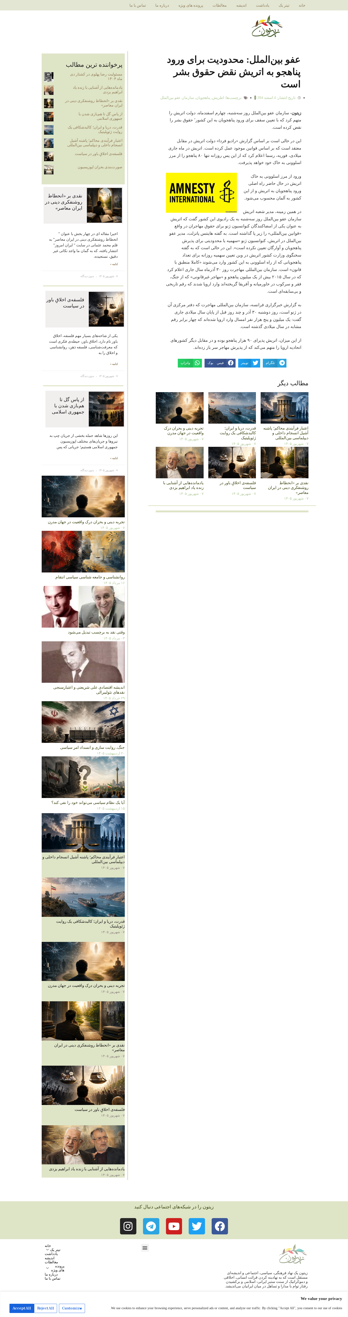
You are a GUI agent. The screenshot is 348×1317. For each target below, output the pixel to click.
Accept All (22, 1308)
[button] (145, 1248)
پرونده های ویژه (190, 5)
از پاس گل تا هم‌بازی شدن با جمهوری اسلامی (100, 116)
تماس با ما (137, 5)
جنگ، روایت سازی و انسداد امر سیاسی (92, 747)
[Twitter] (197, 1226)
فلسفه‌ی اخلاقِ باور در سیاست (98, 154)
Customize (72, 1308)
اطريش (218, 98)
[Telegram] (151, 1226)
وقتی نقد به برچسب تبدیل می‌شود (96, 632)
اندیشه (241, 5)
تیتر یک (284, 5)
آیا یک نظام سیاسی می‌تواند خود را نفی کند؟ (88, 802)
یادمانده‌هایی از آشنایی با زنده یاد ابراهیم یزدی (183, 485)
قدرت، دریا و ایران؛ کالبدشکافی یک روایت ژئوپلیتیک (238, 433)
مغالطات (220, 5)
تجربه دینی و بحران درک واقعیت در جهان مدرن (184, 430)
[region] (174, 1304)
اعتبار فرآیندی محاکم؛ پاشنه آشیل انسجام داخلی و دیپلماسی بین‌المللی (285, 433)
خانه (302, 5)
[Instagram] (128, 1226)
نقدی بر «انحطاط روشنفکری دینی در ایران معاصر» (288, 488)
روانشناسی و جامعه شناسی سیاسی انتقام (90, 577)
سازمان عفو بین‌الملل (177, 98)
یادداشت (262, 5)
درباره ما (162, 5)
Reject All (45, 1308)
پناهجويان (203, 98)
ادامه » (114, 264)
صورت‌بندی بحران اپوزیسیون (100, 167)
